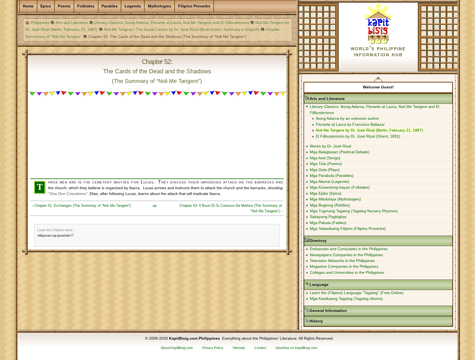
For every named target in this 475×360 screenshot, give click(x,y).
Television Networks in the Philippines (342, 260)
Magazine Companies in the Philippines (344, 266)
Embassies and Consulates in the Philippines (349, 249)
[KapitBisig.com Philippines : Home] (378, 42)
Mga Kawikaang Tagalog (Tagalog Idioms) (346, 298)
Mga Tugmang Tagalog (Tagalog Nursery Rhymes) (354, 211)
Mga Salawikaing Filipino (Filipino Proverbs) (348, 228)
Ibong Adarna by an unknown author (347, 118)
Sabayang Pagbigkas (328, 216)
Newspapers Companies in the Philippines (346, 255)
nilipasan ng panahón (53, 236)
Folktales (86, 6)
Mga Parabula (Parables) (332, 175)
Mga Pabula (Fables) (328, 223)
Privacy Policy (212, 348)
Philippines (40, 22)
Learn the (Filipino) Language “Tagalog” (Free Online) (357, 293)
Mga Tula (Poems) (326, 163)
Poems (64, 6)
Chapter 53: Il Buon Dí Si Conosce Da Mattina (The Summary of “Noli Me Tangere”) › (230, 208)
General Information (346, 310)
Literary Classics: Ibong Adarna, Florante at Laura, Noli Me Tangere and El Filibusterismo (171, 22)
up (154, 205)
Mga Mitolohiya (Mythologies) (335, 199)
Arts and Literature (72, 22)
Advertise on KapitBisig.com (296, 348)
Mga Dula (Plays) (325, 170)
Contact (260, 348)
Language (336, 284)
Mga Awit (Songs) (325, 158)
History (334, 321)
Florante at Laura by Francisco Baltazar (350, 124)
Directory (335, 240)
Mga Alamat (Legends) (329, 181)
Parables (109, 6)
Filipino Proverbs (194, 6)
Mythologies (159, 6)
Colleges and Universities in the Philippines (347, 272)
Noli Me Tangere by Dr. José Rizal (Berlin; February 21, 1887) (369, 130)
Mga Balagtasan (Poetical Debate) (339, 152)
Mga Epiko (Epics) (325, 193)
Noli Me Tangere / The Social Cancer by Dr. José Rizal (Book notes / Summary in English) (181, 29)
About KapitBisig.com (177, 348)
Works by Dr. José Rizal (330, 146)
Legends (133, 6)
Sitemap (239, 348)
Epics (45, 6)
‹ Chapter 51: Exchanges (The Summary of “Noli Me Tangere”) (81, 205)
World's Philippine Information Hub (378, 51)
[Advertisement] (157, 140)
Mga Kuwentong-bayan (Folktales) (340, 187)
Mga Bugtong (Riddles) (330, 205)
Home (28, 6)
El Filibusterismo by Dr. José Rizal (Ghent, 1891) (358, 136)
